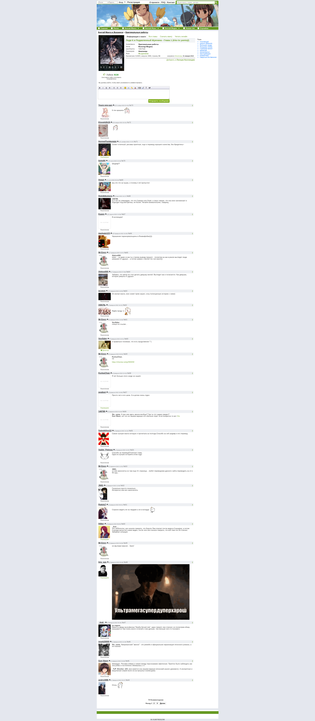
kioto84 (101, 161)
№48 (126, 562)
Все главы (153, 36)
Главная (104, 28)
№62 (125, 305)
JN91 (100, 485)
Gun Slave (103, 661)
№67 (123, 214)
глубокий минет (206, 49)
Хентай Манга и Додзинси (110, 32)
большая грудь (206, 45)
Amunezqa (142, 51)
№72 (129, 122)
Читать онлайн (181, 36)
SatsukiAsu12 (104, 431)
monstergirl (204, 42)
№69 (121, 180)
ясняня (101, 291)
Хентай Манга (130, 28)
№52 (122, 485)
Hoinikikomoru (105, 196)
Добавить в (180, 60)
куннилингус (205, 52)
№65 (126, 253)
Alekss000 (103, 272)
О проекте (154, 2)
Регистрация (133, 2)
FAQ (163, 2)
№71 (136, 142)
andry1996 (103, 680)
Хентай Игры (150, 28)
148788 (101, 411)
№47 (124, 623)
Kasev (101, 214)
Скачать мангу (166, 36)
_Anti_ (101, 622)
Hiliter (101, 524)
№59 (125, 354)
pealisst (102, 392)
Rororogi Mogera (145, 47)
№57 (125, 392)
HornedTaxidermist (107, 141)
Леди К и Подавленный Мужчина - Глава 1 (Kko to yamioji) (157, 40)
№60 (126, 339)
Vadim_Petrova (105, 450)
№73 (131, 105)
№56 (124, 411)
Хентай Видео (171, 28)
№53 (125, 466)
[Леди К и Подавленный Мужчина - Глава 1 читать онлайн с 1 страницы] (112, 70)
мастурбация (205, 54)
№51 (125, 505)
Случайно (204, 28)
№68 (129, 196)
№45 (127, 661)
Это (178, 416)
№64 (128, 272)
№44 (128, 680)
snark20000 (103, 642)
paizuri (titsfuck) (206, 43)
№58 (129, 373)
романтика (204, 55)
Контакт (171, 2)
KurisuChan (104, 373)
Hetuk (101, 180)
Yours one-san (105, 105)
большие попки (206, 47)
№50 (123, 524)
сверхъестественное (208, 57)
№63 (125, 291)
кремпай (203, 50)
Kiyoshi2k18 (104, 122)
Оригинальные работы (136, 32)
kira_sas (102, 562)
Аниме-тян (190, 28)
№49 (125, 543)
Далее (162, 703)
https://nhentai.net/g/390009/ (123, 362)
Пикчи (116, 28)
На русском (143, 54)
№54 (132, 450)
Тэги (199, 39)
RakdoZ (102, 505)
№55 (131, 431)
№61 (125, 320)
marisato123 (104, 233)
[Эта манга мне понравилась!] (104, 75)
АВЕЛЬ (102, 305)
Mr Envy (102, 252)
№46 (129, 642)
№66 (130, 233)
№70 (123, 161)
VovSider (102, 339)
